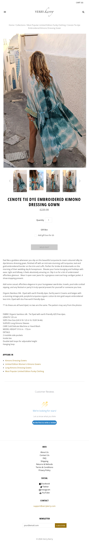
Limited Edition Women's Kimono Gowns (23, 364)
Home (11, 25)
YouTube (45, 492)
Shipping (44, 461)
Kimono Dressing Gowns (16, 360)
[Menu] (4, 12)
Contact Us (44, 455)
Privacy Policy (44, 470)
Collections (20, 25)
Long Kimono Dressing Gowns (18, 367)
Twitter (45, 486)
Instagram (45, 489)
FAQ (44, 458)
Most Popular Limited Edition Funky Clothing (46, 25)
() (79, 2)
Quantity (40, 220)
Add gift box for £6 (46, 235)
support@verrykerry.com (44, 506)
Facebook (45, 483)
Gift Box (44, 229)
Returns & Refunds (44, 464)
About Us (44, 452)
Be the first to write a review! (44, 422)
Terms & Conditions (44, 467)
